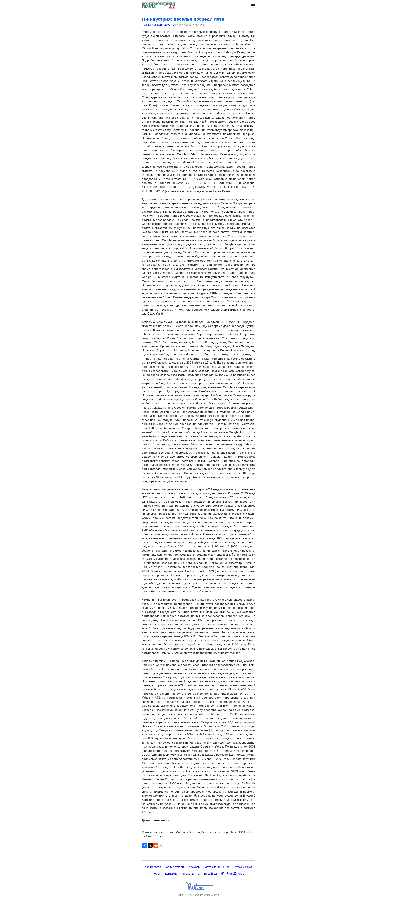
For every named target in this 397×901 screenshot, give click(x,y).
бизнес (158, 836)
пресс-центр (190, 873)
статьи (158, 24)
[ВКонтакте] (144, 845)
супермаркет (243, 866)
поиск (156, 873)
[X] (150, 845)
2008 (167, 24)
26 (174, 24)
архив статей (175, 866)
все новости (153, 866)
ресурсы (194, 866)
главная (146, 24)
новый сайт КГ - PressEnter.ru (224, 873)
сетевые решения (217, 866)
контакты (171, 873)
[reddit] (155, 845)
